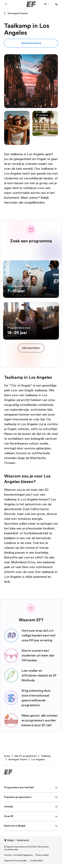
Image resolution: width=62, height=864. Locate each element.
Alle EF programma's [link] (25, 756)
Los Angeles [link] (38, 759)
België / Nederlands (18, 840)
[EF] (31, 4)
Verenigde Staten (18, 13)
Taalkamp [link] (46, 756)
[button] (6, 4)
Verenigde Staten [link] (17, 759)
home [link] (7, 756)
